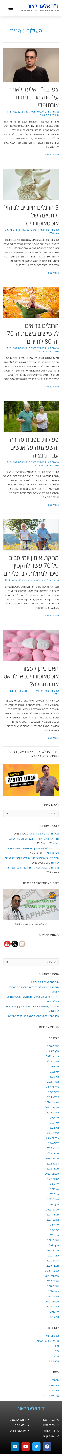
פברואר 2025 (52, 1086)
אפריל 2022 (53, 1199)
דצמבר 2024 (53, 1097)
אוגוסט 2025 (53, 1061)
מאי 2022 (54, 1194)
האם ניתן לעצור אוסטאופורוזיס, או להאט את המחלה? (31, 676)
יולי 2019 (54, 1311)
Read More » (52, 154)
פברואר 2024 (52, 1138)
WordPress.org (50, 1395)
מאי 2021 (54, 1235)
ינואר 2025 (53, 1092)
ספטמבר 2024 (52, 1107)
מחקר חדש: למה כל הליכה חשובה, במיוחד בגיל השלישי (33, 867)
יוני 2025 (54, 1071)
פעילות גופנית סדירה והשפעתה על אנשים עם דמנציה (34, 447)
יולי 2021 (54, 1224)
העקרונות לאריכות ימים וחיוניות (44, 833)
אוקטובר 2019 (52, 1296)
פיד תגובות (54, 1390)
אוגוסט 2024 (53, 1112)
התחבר (55, 1380)
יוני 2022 (54, 1189)
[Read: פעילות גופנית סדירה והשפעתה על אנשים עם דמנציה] (31, 416)
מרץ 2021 (54, 1245)
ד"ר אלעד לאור (43, 5)
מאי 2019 (54, 1316)
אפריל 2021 (53, 1240)
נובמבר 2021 (52, 1214)
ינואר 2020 (53, 1291)
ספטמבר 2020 (52, 1276)
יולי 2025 (54, 1066)
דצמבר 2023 (53, 1148)
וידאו (57, 1345)
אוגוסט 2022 (53, 1178)
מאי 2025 (54, 1076)
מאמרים (55, 1356)
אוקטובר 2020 (52, 1270)
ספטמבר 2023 (52, 1158)
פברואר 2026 (52, 1056)
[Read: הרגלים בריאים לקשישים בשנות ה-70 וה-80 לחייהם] (31, 302)
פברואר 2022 (52, 1209)
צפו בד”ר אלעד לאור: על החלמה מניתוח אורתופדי (34, 97)
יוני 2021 (54, 1230)
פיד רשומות (53, 1385)
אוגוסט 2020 (53, 1281)
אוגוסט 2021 (53, 1219)
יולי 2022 (54, 1184)
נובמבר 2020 (52, 1265)
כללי (57, 1351)
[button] (10, 10)
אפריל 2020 (53, 1286)
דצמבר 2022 (53, 1163)
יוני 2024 (54, 1122)
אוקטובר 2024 (52, 1102)
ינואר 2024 (53, 1143)
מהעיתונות (54, 1361)
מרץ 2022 (54, 1204)
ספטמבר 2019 (52, 1301)
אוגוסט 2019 (53, 1306)
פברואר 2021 (52, 1250)
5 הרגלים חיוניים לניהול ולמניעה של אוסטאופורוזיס (31, 215)
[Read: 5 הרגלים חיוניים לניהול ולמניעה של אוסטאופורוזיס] (31, 184)
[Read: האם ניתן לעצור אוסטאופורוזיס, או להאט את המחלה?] (31, 645)
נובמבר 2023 (52, 1153)
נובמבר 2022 (52, 1168)
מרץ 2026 (54, 1051)
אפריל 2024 (53, 1132)
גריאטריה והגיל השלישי (48, 1340)
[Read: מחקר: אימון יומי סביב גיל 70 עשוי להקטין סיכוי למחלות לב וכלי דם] (31, 534)
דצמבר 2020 (53, 1260)
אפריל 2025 (53, 1081)
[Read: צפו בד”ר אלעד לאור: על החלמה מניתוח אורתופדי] (31, 64)
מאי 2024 (54, 1127)
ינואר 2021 (53, 1255)
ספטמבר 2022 (52, 1173)
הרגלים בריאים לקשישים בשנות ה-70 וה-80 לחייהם (33, 333)
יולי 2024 (54, 1117)
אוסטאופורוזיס (52, 1335)
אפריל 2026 (53, 1046)
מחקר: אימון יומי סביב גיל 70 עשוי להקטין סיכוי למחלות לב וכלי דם (31, 565)
